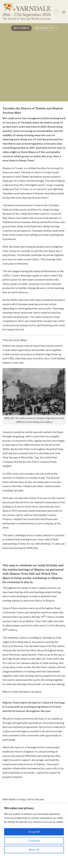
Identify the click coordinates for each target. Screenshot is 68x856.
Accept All (34, 831)
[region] (34, 829)
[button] (56, 11)
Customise (34, 840)
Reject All (34, 849)
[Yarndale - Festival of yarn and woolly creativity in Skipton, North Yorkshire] (26, 11)
